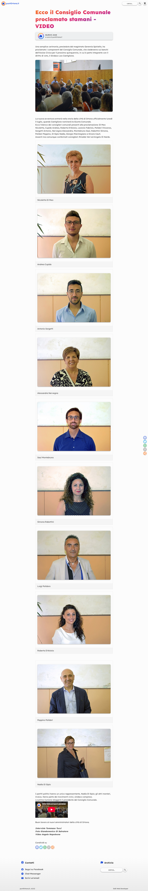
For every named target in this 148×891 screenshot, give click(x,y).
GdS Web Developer (120, 889)
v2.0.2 (27, 889)
